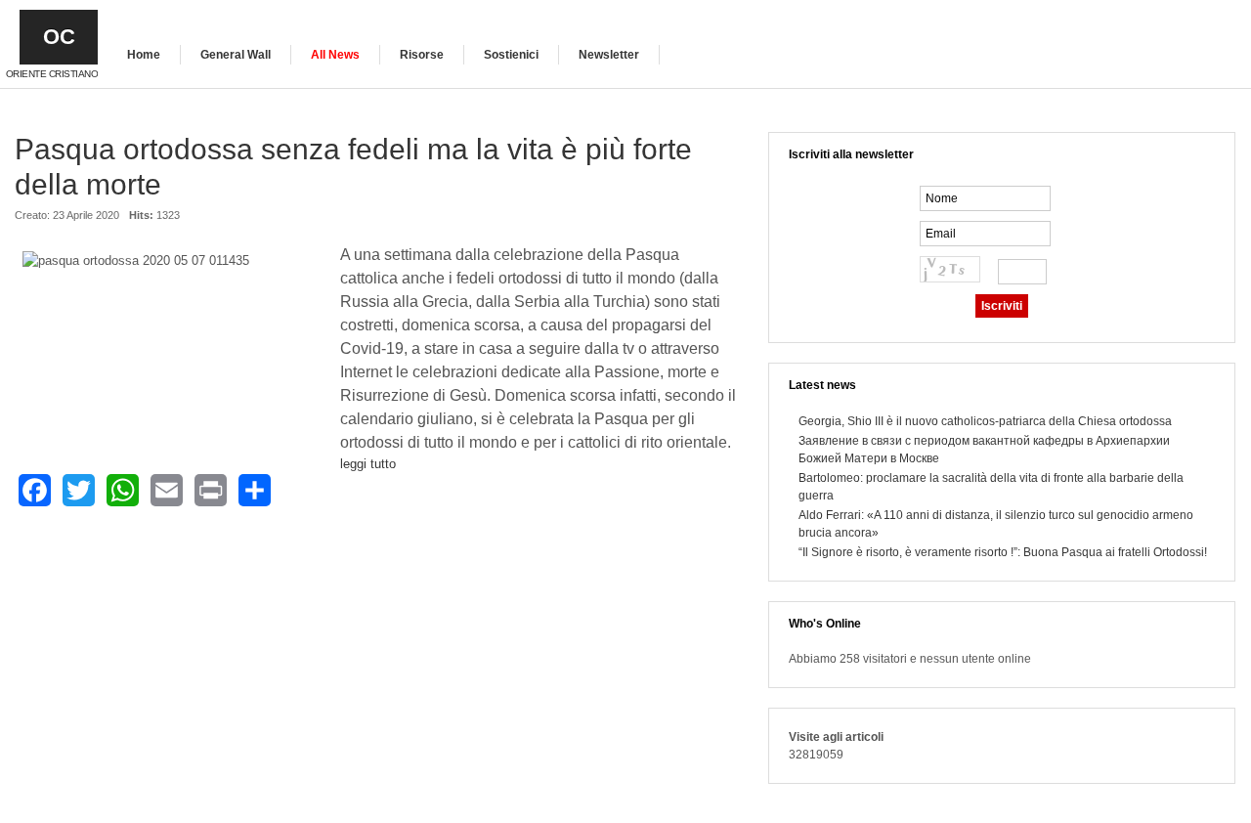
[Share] (255, 490)
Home (143, 55)
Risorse (422, 55)
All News (335, 55)
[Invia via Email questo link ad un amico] (729, 225)
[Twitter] (79, 490)
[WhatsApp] (123, 490)
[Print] (211, 490)
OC (59, 36)
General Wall (235, 55)
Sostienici (511, 55)
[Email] (167, 490)
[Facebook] (35, 490)
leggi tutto (368, 463)
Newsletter (609, 55)
